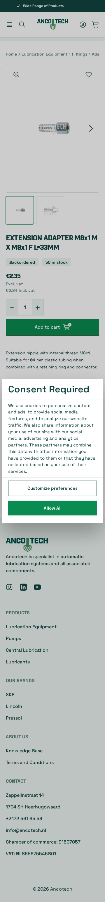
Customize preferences (52, 488)
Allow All (53, 507)
